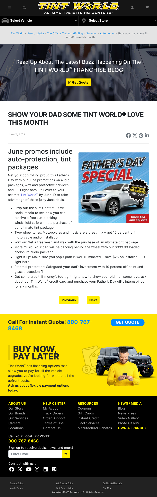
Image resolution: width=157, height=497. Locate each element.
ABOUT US (17, 403)
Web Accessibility (64, 488)
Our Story (15, 408)
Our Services (18, 418)
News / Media (35, 33)
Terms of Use (53, 423)
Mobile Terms (16, 488)
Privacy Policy (17, 483)
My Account (52, 408)
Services (91, 33)
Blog (121, 408)
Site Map (107, 488)
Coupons (85, 408)
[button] (9, 7)
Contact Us (52, 428)
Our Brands (17, 413)
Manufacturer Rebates (95, 428)
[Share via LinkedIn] (147, 135)
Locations (16, 428)
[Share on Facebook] (128, 135)
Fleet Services (88, 423)
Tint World (17, 33)
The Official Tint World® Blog (65, 33)
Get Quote (80, 82)
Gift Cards (86, 413)
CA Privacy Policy (64, 483)
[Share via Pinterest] (141, 135)
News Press (127, 413)
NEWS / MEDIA (130, 403)
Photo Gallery (128, 423)
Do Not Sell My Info (112, 483)
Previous (69, 300)
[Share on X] (134, 135)
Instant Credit (88, 418)
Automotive (107, 33)
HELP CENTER (54, 403)
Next (93, 300)
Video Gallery (128, 418)
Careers (14, 423)
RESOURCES (88, 403)
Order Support (54, 418)
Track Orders (53, 413)
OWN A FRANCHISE (133, 428)
